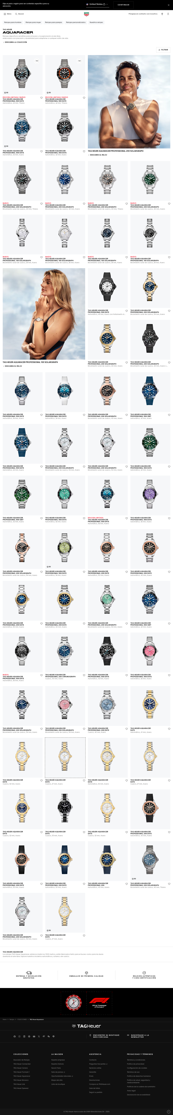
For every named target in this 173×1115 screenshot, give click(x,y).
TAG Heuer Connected (22, 1064)
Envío (91, 1076)
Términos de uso (133, 1072)
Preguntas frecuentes (97, 1064)
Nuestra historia (57, 1064)
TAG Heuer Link (19, 1084)
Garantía (92, 1072)
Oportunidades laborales (61, 1076)
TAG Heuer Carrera (21, 1068)
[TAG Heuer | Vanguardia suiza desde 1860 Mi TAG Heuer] (86, 1026)
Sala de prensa (57, 1072)
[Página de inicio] (86, 14)
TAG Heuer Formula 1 (21, 1072)
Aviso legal (131, 1091)
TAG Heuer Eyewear (21, 1088)
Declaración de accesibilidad (138, 1095)
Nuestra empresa (58, 1060)
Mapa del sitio (57, 1080)
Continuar (126, 5)
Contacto (93, 1060)
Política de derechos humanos (139, 1076)
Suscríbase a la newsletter (140, 1036)
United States (96, 4)
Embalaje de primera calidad (86, 976)
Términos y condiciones (136, 1060)
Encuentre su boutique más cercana (106, 1036)
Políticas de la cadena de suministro (141, 1087)
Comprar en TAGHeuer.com (99, 1084)
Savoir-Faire (56, 1068)
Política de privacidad (135, 1064)
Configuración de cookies (137, 1068)
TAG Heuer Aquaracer (22, 1076)
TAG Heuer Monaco (21, 1080)
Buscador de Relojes (22, 1060)
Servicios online (95, 1068)
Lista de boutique (58, 1084)
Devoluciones (94, 1080)
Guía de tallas (94, 1088)
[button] (168, 14)
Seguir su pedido (95, 1092)
